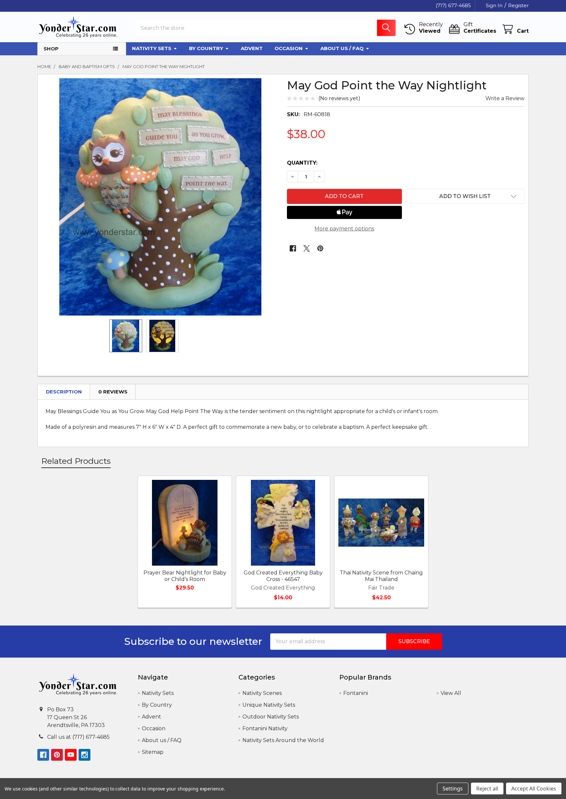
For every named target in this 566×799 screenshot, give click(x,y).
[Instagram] (84, 755)
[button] (465, 196)
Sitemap (152, 752)
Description (64, 392)
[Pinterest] (320, 248)
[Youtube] (71, 755)
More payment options (344, 229)
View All (451, 693)
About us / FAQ (342, 48)
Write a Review (504, 98)
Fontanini (355, 693)
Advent (252, 48)
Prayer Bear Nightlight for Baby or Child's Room (184, 576)
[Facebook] (293, 248)
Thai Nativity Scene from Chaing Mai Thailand (381, 576)
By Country (206, 48)
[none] (160, 197)
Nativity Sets (151, 48)
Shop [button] (51, 48)
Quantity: (302, 163)
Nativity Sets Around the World (283, 740)
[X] (306, 248)
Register (518, 5)
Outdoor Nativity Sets (270, 717)
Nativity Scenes (262, 693)
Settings (453, 788)
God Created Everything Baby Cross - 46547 (283, 576)
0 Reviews (112, 392)
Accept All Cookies (533, 788)
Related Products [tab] (76, 461)
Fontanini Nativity (265, 728)
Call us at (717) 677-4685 (78, 737)
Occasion (288, 48)
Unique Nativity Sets (268, 705)
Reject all (487, 788)
